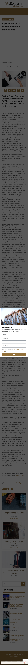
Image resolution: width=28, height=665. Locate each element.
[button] (25, 310)
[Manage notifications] (25, 662)
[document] (14, 332)
